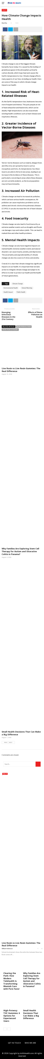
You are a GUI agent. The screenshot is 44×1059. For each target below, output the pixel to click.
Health (4, 10)
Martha (4, 23)
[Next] (9, 1029)
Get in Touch (14, 1043)
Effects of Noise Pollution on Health (35, 314)
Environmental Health (11, 288)
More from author (24, 327)
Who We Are (30, 1043)
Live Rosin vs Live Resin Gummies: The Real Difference (21, 944)
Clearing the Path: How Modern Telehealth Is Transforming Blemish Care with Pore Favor (11, 981)
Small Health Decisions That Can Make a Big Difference (31, 1014)
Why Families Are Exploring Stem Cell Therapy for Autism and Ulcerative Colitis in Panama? (20, 551)
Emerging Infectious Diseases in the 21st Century (8, 315)
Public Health (21, 292)
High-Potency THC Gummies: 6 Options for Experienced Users (11, 1015)
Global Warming (27, 288)
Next (10, 742)
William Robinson (7, 949)
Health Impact (8, 292)
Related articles (9, 327)
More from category (10, 330)
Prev (5, 742)
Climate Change (17, 284)
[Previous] (5, 1029)
